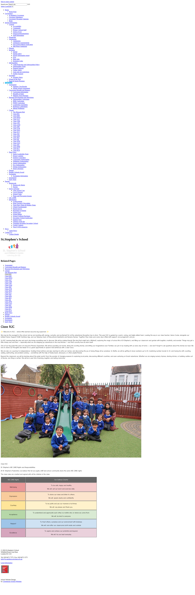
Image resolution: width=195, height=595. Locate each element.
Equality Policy (18, 77)
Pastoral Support (18, 68)
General (11, 24)
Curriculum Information (20, 92)
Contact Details (14, 234)
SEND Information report (21, 55)
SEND (15, 52)
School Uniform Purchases (21, 216)
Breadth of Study (18, 94)
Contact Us (8, 232)
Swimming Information (20, 176)
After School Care (19, 190)
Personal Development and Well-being (21, 97)
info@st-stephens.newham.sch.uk (11, 559)
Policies (11, 48)
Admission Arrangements (21, 43)
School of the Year (15, 79)
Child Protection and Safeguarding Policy (26, 64)
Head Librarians (18, 168)
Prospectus (12, 37)
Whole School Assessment (21, 88)
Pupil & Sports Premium (17, 81)
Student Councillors (19, 158)
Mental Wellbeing (18, 108)
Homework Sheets (19, 185)
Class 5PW (16, 141)
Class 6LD (16, 150)
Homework (12, 183)
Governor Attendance (16, 17)
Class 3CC (16, 132)
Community (17, 28)
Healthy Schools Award (16, 172)
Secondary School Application (22, 218)
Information (12, 199)
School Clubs (17, 194)
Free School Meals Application (23, 44)
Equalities (12, 75)
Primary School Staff (19, 30)
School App (17, 212)
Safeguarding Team (19, 66)
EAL (14, 57)
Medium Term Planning (20, 95)
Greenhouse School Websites (12, 581)
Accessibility (17, 26)
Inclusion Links (18, 61)
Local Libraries (18, 192)
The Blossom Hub (19, 112)
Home (7, 10)
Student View (17, 220)
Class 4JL (16, 139)
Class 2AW (16, 125)
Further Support (18, 74)
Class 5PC (16, 145)
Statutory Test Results (20, 86)
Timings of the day (19, 221)
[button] (31, 4)
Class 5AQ (16, 143)
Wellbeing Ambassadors (20, 161)
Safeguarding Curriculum (21, 99)
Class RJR (16, 116)
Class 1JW (16, 123)
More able (16, 59)
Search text (4, 4)
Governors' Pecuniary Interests (19, 19)
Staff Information (18, 35)
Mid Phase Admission (20, 46)
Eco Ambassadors (18, 165)
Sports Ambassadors (19, 163)
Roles (11, 21)
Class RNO (16, 117)
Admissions (12, 39)
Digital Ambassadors (19, 167)
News (7, 229)
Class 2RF (16, 127)
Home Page (12, 12)
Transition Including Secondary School (25, 223)
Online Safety (17, 70)
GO (29, 4)
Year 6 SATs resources (20, 227)
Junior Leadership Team (20, 154)
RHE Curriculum (18, 101)
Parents (7, 181)
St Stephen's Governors (16, 15)
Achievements (17, 201)
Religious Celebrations (20, 106)
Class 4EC (16, 137)
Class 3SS (16, 134)
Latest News (13, 231)
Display (11, 170)
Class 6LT (16, 148)
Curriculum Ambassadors (21, 159)
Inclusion (12, 50)
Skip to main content (7, 2)
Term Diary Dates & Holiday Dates (24, 205)
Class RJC (16, 114)
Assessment (12, 85)
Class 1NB (16, 121)
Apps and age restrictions (21, 72)
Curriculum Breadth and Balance (19, 90)
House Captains (18, 156)
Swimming (12, 174)
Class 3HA (16, 130)
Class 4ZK (16, 136)
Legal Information (6, 563)
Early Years (12, 179)
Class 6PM (16, 147)
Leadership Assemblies (20, 105)
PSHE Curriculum (19, 103)
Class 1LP (16, 119)
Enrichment (12, 178)
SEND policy (17, 54)
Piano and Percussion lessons (22, 196)
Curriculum (8, 83)
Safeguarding (13, 63)
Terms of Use (17, 32)
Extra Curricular (14, 189)
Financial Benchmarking (21, 33)
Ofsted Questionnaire (20, 207)
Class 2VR (16, 128)
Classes (11, 110)
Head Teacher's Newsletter (21, 203)
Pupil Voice (12, 152)
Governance (9, 13)
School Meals (17, 214)
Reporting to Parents (19, 210)
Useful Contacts (18, 225)
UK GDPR (12, 198)
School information (11, 23)
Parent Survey (17, 209)
